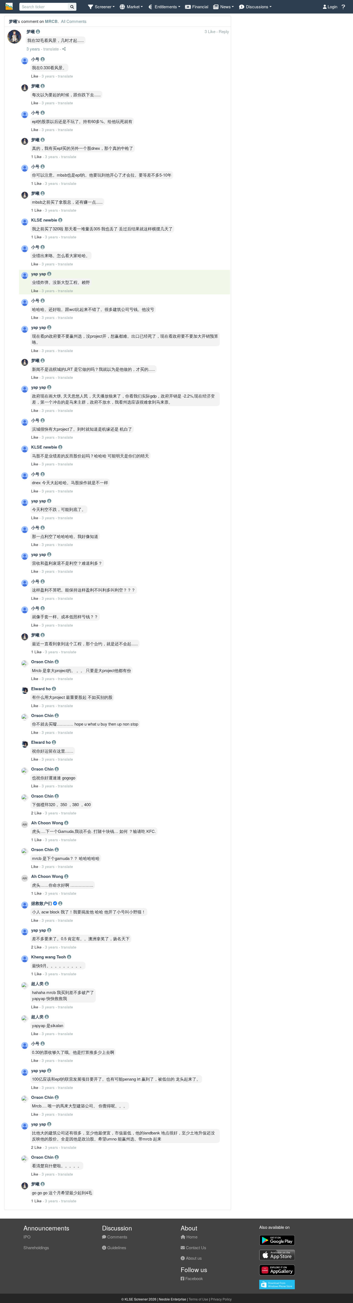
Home (191, 1237)
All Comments (73, 21)
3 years (33, 49)
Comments (116, 1237)
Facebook (193, 1278)
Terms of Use (198, 1299)
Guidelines (116, 1247)
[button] (101, 6)
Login (332, 6)
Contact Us (195, 1247)
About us (193, 1258)
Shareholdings (36, 1247)
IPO (27, 1237)
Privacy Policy (221, 1299)
